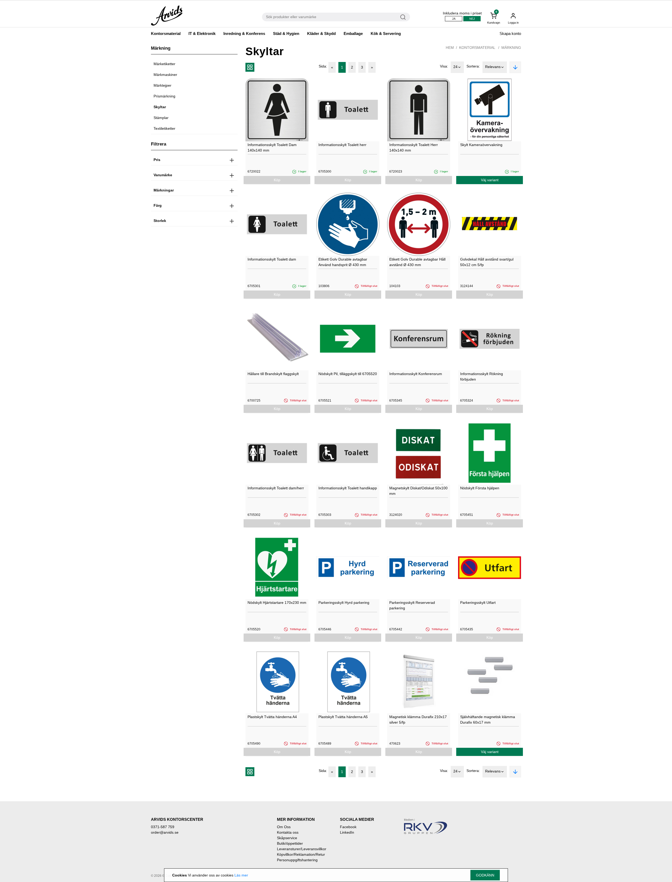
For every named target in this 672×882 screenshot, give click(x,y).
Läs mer (241, 875)
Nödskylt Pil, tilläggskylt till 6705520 (347, 374)
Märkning (511, 47)
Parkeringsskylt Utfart (478, 602)
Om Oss (284, 827)
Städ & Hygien (286, 33)
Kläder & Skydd (321, 33)
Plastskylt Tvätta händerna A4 (272, 717)
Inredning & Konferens (244, 33)
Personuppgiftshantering (297, 860)
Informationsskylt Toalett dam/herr (276, 488)
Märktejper (162, 85)
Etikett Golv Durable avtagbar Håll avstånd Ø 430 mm (417, 262)
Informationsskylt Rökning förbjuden (481, 376)
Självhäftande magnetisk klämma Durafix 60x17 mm (487, 719)
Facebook (348, 827)
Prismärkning (164, 96)
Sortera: (473, 66)
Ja (453, 18)
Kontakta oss (287, 832)
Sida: (323, 66)
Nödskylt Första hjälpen (479, 488)
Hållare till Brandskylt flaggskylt (273, 374)
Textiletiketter (164, 128)
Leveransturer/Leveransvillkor (301, 849)
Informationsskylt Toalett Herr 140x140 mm (413, 147)
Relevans (493, 67)
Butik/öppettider (290, 843)
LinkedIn (347, 832)
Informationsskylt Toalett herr (342, 145)
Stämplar (161, 118)
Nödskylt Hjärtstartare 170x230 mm (277, 602)
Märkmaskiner (165, 74)
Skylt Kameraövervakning (481, 145)
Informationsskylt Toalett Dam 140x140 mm (272, 147)
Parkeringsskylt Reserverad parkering (412, 605)
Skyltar (160, 107)
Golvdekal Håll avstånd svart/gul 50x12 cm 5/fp (486, 262)
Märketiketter (164, 64)
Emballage (353, 33)
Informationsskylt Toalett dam (272, 259)
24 (455, 67)
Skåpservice (287, 838)
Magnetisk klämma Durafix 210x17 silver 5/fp (418, 719)
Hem (450, 47)
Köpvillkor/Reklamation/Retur (301, 854)
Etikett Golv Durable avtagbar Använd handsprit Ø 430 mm (342, 262)
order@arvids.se (164, 832)
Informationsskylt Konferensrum (415, 374)
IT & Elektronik (202, 33)
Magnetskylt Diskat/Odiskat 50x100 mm (418, 491)
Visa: (444, 66)
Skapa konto (510, 33)
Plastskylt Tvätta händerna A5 (343, 717)
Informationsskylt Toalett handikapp (347, 488)
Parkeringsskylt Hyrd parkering (343, 602)
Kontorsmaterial (166, 33)
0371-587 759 (162, 827)
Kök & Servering (386, 33)
